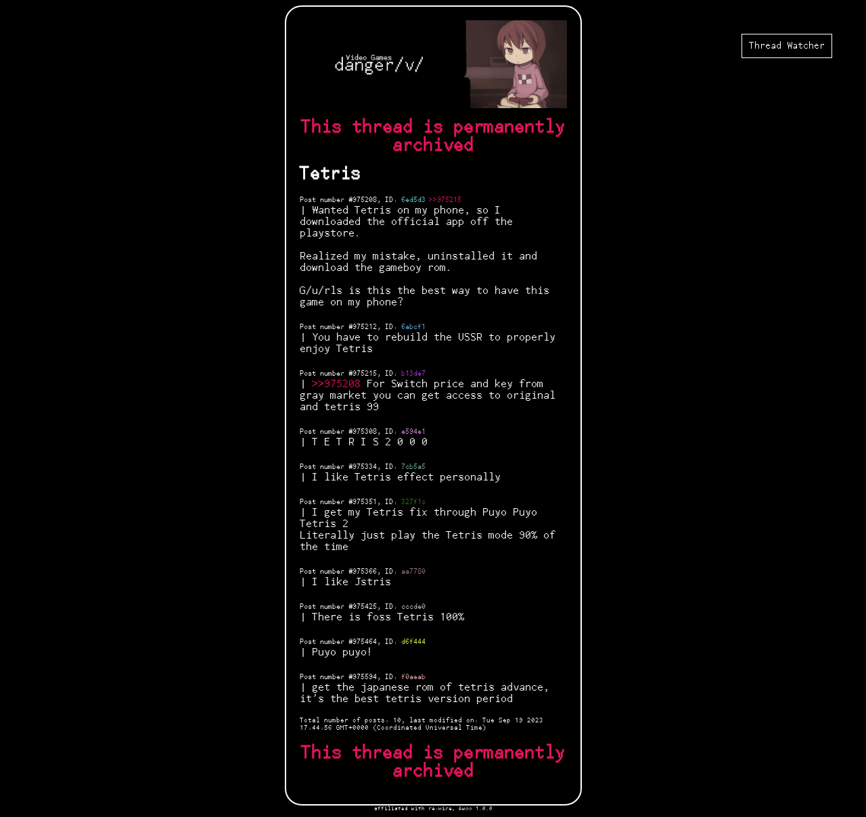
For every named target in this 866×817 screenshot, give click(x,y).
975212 (364, 327)
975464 (364, 642)
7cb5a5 (413, 467)
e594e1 (413, 432)
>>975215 (445, 200)
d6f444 (413, 642)
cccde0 (413, 607)
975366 (364, 572)
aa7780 (413, 572)
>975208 (339, 384)
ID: (393, 200)
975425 (364, 607)
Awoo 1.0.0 (476, 809)
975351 (364, 502)
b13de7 (413, 374)
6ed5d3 (413, 200)
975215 (364, 374)
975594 (364, 677)
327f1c (413, 502)
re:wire (440, 809)
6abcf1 (413, 327)
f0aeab (413, 677)
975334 (364, 467)
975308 (364, 432)
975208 (364, 200)
